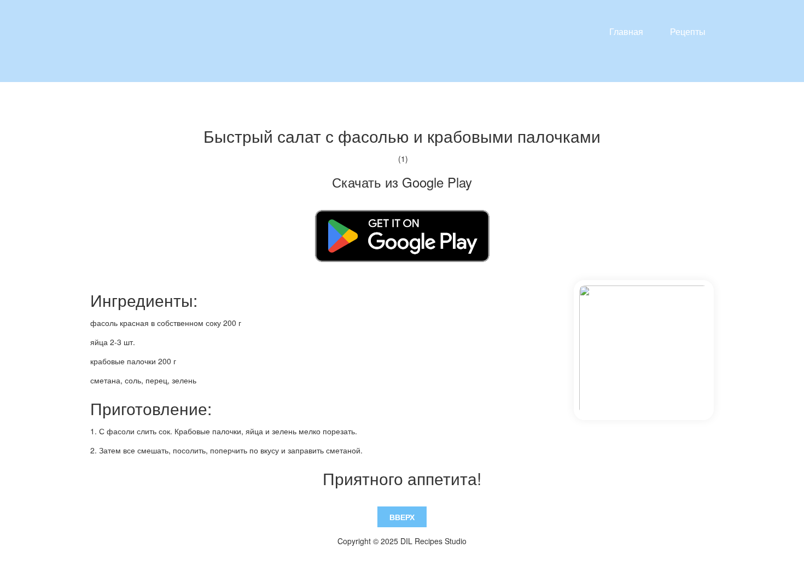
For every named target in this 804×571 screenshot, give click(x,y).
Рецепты (688, 31)
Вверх (402, 516)
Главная (626, 31)
